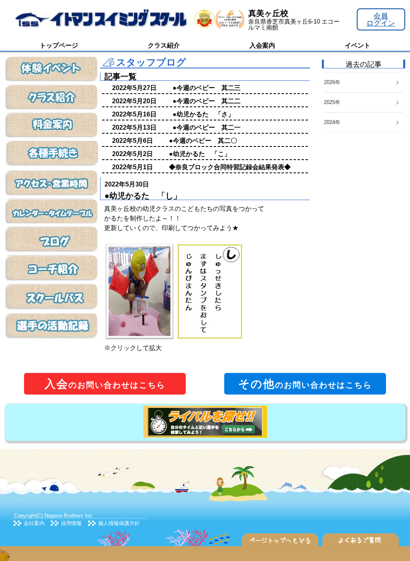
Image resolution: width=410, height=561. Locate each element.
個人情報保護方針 (119, 523)
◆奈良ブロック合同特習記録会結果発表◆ (230, 167)
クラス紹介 (164, 45)
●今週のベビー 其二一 (207, 127)
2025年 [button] (332, 102)
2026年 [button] (332, 82)
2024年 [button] (332, 122)
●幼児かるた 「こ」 (200, 153)
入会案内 (262, 45)
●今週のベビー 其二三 (207, 87)
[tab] (363, 122)
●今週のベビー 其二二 (207, 101)
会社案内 (34, 523)
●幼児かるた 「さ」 (203, 114)
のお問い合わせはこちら (104, 384)
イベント (357, 45)
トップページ (59, 45)
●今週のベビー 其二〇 (203, 140)
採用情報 (71, 523)
